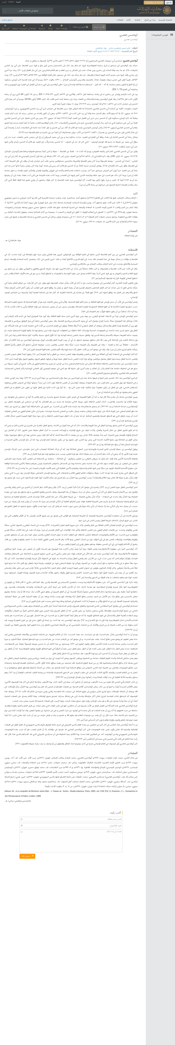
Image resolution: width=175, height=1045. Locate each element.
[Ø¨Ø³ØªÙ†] (170, 35)
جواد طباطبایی (101, 48)
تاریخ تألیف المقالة (94, 51)
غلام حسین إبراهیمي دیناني (119, 48)
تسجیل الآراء (25, 856)
